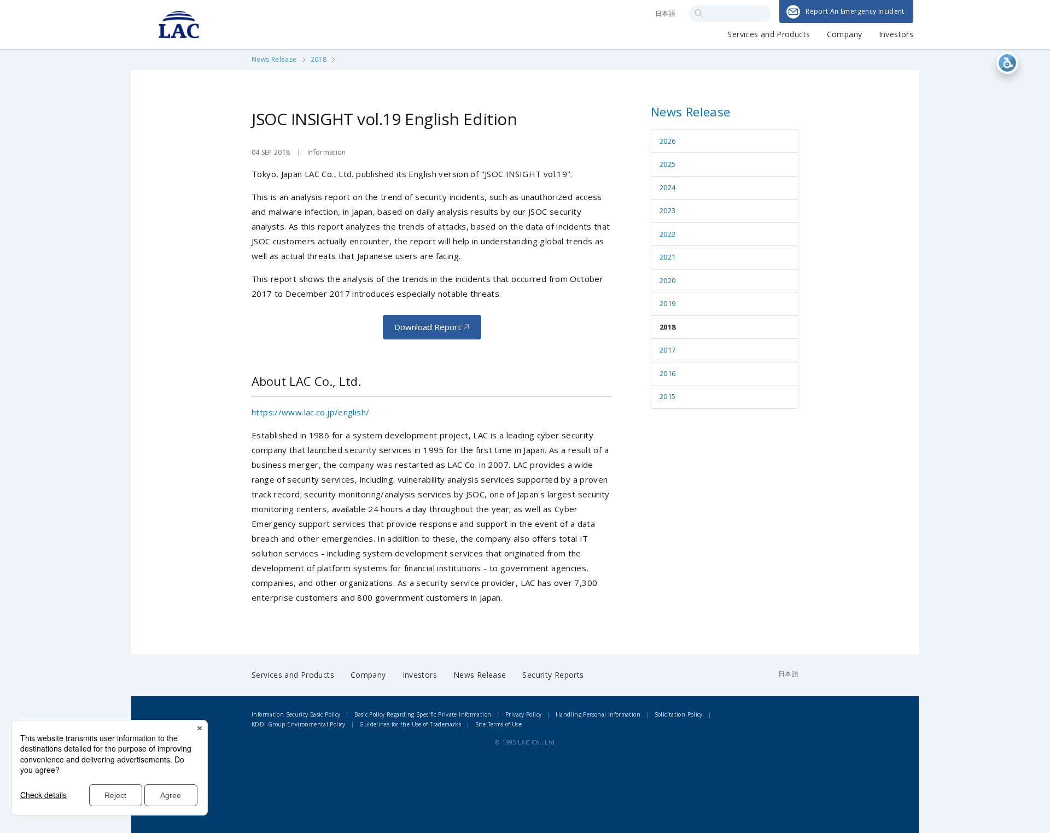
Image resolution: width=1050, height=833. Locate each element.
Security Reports (553, 675)
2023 (668, 210)
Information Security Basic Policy (296, 714)
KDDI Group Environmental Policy (299, 724)
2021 (668, 257)
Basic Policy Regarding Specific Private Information (422, 714)
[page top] (1016, 807)
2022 (668, 234)
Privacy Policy (523, 714)
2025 (668, 164)
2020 (668, 280)
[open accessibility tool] (1007, 63)
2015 (668, 396)
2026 (668, 141)
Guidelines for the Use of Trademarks (410, 724)
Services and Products (768, 35)
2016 (668, 373)
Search (699, 13)
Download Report (427, 326)
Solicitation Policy (679, 714)
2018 (319, 59)
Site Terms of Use (498, 724)
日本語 (665, 13)
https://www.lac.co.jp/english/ (310, 412)
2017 (668, 350)
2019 (668, 303)
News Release (274, 59)
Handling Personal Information (598, 714)
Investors (896, 35)
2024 (668, 187)
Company (844, 35)
